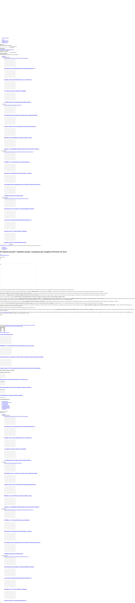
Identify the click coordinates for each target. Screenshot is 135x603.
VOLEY (31, 151)
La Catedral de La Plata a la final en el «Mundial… (15, 90)
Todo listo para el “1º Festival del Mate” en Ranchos (15, 231)
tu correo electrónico (13, 52)
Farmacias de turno (5, 40)
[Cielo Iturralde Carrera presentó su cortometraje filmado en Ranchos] (10, 206)
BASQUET (15, 151)
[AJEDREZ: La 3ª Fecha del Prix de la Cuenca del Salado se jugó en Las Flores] (5, 343)
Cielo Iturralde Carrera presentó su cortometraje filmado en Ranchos (19, 208)
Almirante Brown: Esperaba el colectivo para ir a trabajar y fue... (14, 379)
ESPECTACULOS (14, 198)
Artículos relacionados (4, 334)
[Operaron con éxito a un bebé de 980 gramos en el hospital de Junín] (10, 240)
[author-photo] (2, 331)
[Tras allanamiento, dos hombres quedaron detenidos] (2, 393)
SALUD (26, 198)
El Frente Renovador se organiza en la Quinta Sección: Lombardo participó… (21, 115)
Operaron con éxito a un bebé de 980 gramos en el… (15, 242)
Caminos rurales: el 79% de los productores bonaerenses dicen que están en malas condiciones (20, 368)
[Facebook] (1, 261)
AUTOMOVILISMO (9, 151)
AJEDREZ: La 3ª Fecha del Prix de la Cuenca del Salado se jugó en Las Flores (17, 345)
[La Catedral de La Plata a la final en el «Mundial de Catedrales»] (10, 88)
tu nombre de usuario (13, 46)
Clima (3, 39)
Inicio (1, 245)
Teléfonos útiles (4, 42)
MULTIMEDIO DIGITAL (4, 255)
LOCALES (8, 105)
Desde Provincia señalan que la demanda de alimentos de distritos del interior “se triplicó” (20, 325)
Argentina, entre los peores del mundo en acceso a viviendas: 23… (18, 79)
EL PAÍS (11, 58)
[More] (17, 261)
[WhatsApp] (13, 261)
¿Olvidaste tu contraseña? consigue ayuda (7, 49)
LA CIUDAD (15, 58)
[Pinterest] (9, 261)
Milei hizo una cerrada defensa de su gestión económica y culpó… (18, 137)
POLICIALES (20, 198)
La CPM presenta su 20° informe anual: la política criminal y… (18, 102)
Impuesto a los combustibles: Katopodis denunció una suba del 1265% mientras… (22, 148)
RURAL (24, 198)
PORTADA (4, 56)
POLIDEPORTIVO (27, 151)
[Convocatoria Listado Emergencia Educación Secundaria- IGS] (10, 217)
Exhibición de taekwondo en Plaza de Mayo (13, 195)
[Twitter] (5, 261)
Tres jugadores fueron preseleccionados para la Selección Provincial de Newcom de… (22, 184)
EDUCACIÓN (8, 198)
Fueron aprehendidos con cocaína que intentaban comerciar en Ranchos (15, 387)
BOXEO (18, 151)
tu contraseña (12, 47)
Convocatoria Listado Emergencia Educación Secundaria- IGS (17, 219)
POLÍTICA (4, 245)
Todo (5, 58)
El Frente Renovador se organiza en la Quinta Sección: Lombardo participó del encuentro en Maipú (21, 356)
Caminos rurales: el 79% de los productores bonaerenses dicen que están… (20, 126)
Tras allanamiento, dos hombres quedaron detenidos (11, 395)
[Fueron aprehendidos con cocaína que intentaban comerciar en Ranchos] (2, 385)
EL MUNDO (8, 58)
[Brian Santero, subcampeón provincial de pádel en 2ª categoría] (10, 171)
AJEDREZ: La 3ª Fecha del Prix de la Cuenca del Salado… (17, 162)
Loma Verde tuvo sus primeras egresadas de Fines (14, 326)
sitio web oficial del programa (6, 312)
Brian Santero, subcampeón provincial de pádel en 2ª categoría (17, 173)
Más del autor (10, 334)
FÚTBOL (22, 151)
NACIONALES (12, 105)
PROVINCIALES (21, 58)
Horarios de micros (5, 41)
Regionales (26, 58)
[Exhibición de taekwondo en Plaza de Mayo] (10, 193)
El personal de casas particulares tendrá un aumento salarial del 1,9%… (19, 68)
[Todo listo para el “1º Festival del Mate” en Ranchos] (10, 229)
